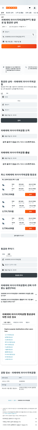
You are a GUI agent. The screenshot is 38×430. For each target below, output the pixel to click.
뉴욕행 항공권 (9, 359)
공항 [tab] (9, 254)
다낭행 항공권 (9, 347)
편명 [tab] (3, 254)
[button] (3, 8)
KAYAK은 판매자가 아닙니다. (11, 418)
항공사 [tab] (28, 322)
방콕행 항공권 (9, 337)
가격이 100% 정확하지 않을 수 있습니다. (15, 425)
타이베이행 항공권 (10, 354)
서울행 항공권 (9, 349)
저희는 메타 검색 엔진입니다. (12, 422)
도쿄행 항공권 (9, 339)
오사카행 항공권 (9, 335)
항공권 (9, 400)
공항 (15, 400)
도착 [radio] (2, 93)
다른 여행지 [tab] (7, 322)
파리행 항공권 (9, 357)
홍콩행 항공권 (9, 352)
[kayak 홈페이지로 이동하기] (11, 8)
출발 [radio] (7, 93)
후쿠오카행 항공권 (10, 342)
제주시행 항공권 (9, 344)
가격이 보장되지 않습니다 (10, 413)
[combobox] (20, 104)
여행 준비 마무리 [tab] (18, 322)
